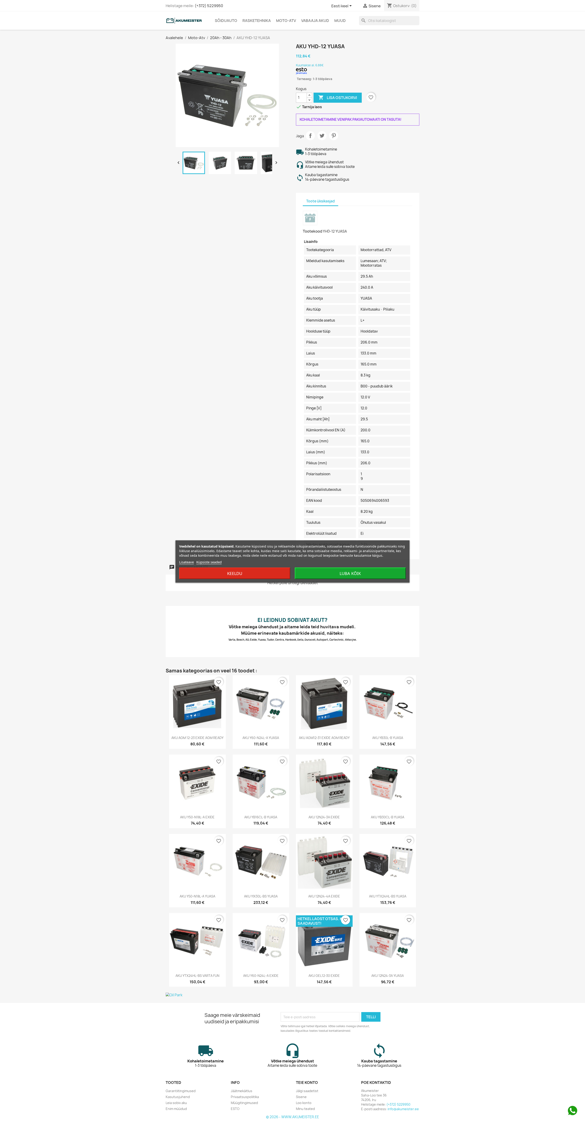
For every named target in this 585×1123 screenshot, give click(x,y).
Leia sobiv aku (176, 1103)
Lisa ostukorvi (337, 97)
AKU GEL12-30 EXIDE (324, 975)
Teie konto (307, 1082)
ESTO (235, 1109)
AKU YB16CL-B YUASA (260, 817)
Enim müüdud (176, 1109)
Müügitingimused (244, 1103)
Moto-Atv (286, 20)
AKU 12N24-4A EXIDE (324, 896)
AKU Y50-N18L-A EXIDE (197, 817)
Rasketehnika (256, 20)
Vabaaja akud (315, 20)
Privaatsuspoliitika (245, 1097)
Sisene (301, 1097)
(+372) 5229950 (209, 5)
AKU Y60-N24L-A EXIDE (261, 975)
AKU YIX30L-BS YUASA (261, 896)
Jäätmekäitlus (241, 1091)
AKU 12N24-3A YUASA (387, 975)
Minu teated (305, 1109)
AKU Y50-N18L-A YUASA (197, 896)
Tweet (322, 135)
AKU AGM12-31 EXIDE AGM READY (324, 738)
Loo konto (303, 1103)
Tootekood (312, 231)
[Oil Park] (292, 994)
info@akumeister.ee (403, 1109)
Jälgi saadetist (307, 1091)
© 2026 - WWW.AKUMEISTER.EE (292, 1117)
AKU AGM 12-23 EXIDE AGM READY (197, 738)
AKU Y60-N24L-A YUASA (260, 738)
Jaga (310, 135)
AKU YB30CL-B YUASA (387, 817)
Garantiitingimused (181, 1091)
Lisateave (186, 562)
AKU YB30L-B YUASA (387, 738)
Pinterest (333, 135)
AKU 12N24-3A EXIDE (324, 817)
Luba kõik (350, 573)
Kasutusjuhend (178, 1097)
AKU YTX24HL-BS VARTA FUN (197, 975)
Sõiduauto (226, 20)
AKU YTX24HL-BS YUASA (387, 896)
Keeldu (234, 573)
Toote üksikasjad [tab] (320, 201)
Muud (340, 20)
